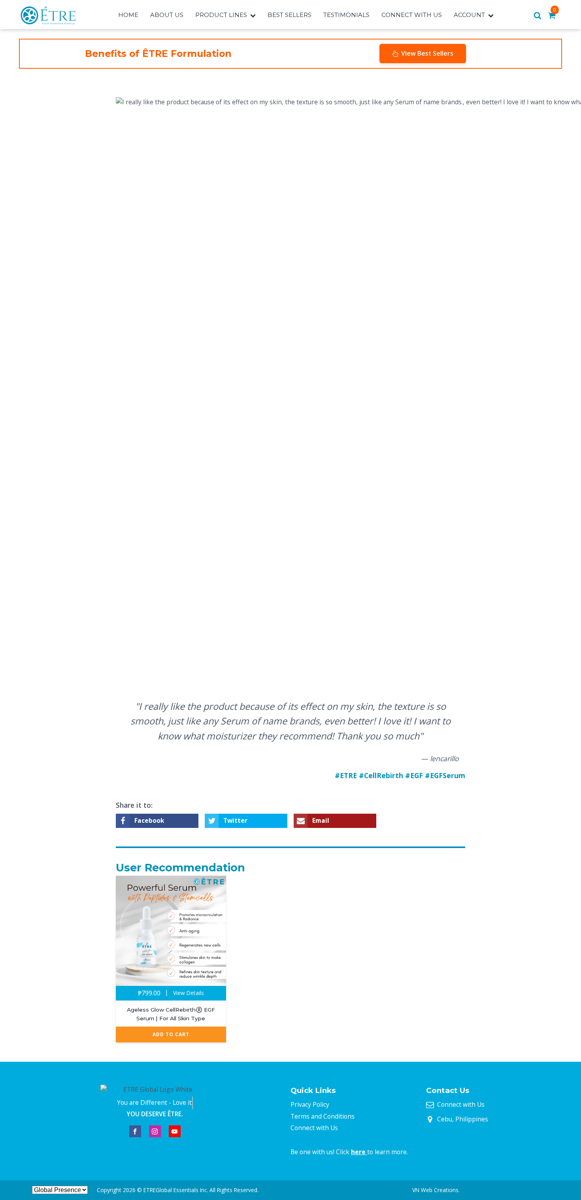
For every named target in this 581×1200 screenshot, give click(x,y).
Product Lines (221, 15)
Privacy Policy (309, 1104)
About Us (166, 15)
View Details (188, 993)
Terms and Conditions (322, 1116)
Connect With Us (411, 15)
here (359, 1151)
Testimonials (346, 15)
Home (128, 15)
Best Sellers (289, 15)
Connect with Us (314, 1127)
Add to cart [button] (171, 1034)
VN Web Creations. (436, 1190)
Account (469, 15)
